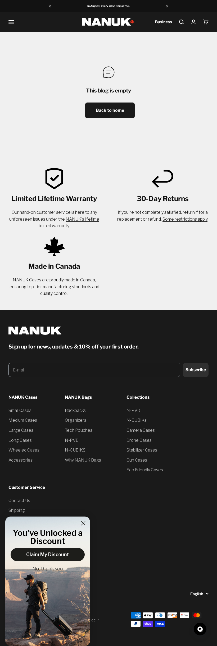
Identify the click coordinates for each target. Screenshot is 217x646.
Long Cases (20, 440)
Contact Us (19, 500)
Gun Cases (136, 460)
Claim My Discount (47, 554)
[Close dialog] (83, 523)
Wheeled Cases (23, 450)
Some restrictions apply (184, 219)
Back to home (110, 110)
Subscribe (196, 369)
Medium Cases (22, 420)
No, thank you (48, 569)
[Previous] (50, 6)
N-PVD (72, 440)
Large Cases (20, 430)
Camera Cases (140, 430)
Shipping (16, 510)
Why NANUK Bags (83, 460)
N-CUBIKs (136, 420)
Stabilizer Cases (141, 450)
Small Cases (19, 410)
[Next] (167, 6)
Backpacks (75, 410)
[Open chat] (200, 629)
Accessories (20, 460)
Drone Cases (139, 440)
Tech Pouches (78, 430)
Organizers (75, 420)
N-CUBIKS (75, 450)
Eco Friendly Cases (144, 469)
